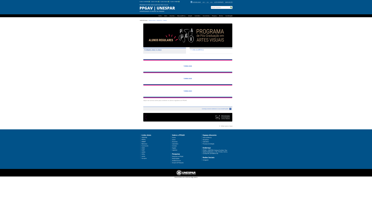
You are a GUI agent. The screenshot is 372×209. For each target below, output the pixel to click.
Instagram (206, 160)
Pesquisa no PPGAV (177, 156)
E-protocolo (145, 146)
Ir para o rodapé (174, 1)
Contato (174, 146)
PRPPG (144, 139)
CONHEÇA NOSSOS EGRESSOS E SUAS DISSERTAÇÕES (215, 109)
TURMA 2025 (188, 78)
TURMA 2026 (188, 66)
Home (160, 16)
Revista (221, 16)
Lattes (143, 156)
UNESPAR (144, 137)
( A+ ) (204, 2)
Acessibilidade (197, 2)
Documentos (206, 16)
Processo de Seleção (208, 144)
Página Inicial (152, 20)
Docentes (172, 16)
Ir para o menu (155, 1)
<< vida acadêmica (197, 50)
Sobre (165, 16)
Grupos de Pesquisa (177, 163)
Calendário (197, 16)
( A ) (208, 2)
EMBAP (144, 142)
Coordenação (228, 16)
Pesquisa (214, 16)
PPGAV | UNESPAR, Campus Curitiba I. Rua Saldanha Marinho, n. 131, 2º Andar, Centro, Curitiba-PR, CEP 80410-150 (215, 151)
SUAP (143, 150)
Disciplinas (206, 139)
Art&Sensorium (176, 160)
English (174, 148)
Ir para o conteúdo (144, 1)
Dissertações (175, 158)
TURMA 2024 (188, 91)
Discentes (159, 20)
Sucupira (144, 158)
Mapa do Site (228, 2)
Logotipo (174, 150)
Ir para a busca (164, 1)
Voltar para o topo (226, 126)
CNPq (143, 154)
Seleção (190, 16)
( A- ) (211, 2)
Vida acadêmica (181, 16)
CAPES (143, 152)
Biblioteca (144, 144)
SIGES (143, 148)
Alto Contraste (218, 2)
